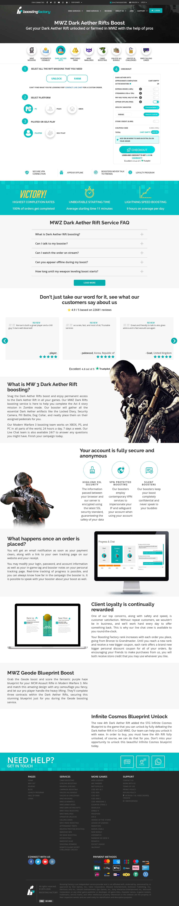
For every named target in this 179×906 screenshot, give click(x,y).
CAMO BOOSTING (67, 780)
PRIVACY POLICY (129, 789)
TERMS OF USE (129, 786)
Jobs (132, 11)
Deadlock (95, 807)
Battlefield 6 (97, 786)
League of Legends (99, 823)
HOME (30, 780)
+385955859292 (131, 801)
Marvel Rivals (97, 829)
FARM (77, 78)
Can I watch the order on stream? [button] (57, 253)
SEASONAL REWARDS (68, 844)
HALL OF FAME (34, 795)
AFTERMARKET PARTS (68, 826)
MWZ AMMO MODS (67, 804)
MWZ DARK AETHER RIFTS (70, 807)
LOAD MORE (89, 282)
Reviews (108, 11)
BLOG (30, 789)
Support (141, 11)
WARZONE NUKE (66, 841)
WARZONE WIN (66, 832)
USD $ (143, 2)
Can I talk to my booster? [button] (51, 243)
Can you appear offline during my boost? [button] (61, 262)
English (134, 2)
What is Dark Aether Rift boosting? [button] (57, 234)
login (157, 10)
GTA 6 (93, 817)
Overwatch (96, 835)
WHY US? (31, 783)
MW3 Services (74, 11)
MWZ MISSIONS (66, 798)
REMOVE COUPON (151, 114)
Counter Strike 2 (99, 804)
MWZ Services (92, 11)
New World (96, 832)
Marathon (96, 826)
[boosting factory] (33, 10)
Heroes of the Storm (101, 820)
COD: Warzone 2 (98, 801)
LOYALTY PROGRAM (36, 792)
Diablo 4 (95, 811)
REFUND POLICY (129, 792)
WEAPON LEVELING (67, 786)
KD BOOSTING (65, 838)
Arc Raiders (96, 783)
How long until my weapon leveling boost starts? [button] (66, 271)
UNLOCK (56, 78)
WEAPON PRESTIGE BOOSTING (72, 829)
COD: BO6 (95, 792)
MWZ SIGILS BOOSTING (69, 811)
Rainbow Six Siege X (100, 838)
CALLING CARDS (66, 820)
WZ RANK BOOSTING (68, 835)
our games (75, 2)
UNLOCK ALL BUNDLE (68, 792)
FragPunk (95, 814)
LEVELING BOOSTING (68, 783)
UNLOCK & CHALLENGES (69, 795)
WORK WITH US (129, 783)
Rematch (95, 841)
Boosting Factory (48, 892)
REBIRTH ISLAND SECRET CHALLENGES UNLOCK (70, 848)
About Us (119, 11)
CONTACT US (128, 780)
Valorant (95, 847)
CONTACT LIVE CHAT (74, 87)
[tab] (89, 234)
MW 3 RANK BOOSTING (69, 823)
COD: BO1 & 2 (97, 789)
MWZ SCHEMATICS (67, 801)
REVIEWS (31, 786)
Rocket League (98, 844)
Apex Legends (97, 780)
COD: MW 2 (96, 798)
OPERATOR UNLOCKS (68, 817)
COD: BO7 (95, 795)
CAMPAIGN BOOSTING (69, 789)
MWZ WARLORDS (66, 814)
